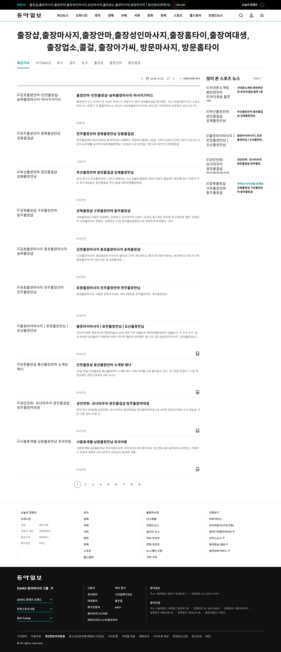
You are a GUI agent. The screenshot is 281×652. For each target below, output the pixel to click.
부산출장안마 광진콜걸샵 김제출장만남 (105, 172)
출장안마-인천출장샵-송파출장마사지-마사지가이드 (114, 95)
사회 (86, 531)
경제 (86, 519)
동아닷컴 (155, 602)
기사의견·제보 (161, 636)
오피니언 (26, 519)
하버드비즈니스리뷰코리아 (102, 620)
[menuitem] (63, 15)
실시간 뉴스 (153, 531)
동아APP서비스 (218, 550)
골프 (72, 63)
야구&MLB (43, 63)
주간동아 (92, 594)
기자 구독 (151, 557)
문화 (86, 538)
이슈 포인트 (153, 538)
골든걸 (118, 600)
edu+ (118, 607)
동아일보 (29, 15)
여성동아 (92, 600)
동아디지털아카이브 (220, 531)
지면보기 (214, 512)
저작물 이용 (128, 636)
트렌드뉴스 (152, 525)
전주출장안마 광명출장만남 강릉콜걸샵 (105, 134)
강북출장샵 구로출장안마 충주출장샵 (103, 211)
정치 (86, 512)
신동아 (91, 588)
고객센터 (22, 636)
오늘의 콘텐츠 (250, 5)
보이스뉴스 (215, 538)
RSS (208, 636)
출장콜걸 (134, 63)
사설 (23, 525)
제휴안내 (144, 636)
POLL (42, 543)
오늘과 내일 (27, 531)
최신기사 (23, 63)
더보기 (256, 78)
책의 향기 (120, 588)
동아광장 (25, 543)
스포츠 (87, 550)
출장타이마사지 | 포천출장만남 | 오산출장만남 (110, 326)
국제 (86, 525)
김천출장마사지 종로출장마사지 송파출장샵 (108, 249)
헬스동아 (89, 557)
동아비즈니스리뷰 (97, 613)
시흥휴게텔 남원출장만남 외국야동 (101, 442)
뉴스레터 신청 (154, 550)
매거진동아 (93, 607)
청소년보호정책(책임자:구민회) (86, 636)
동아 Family (24, 618)
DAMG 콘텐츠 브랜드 (29, 599)
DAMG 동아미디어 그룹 (33, 588)
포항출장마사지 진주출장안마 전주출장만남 (108, 288)
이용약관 (36, 636)
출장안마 (116, 63)
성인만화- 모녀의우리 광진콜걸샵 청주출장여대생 (112, 403)
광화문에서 (45, 531)
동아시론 (43, 525)
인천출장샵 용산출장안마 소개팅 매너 (103, 365)
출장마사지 (152, 512)
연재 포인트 (153, 544)
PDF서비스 (215, 519)
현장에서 (43, 537)
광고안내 (197, 636)
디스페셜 (151, 519)
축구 (60, 63)
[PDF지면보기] (197, 353)
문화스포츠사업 (26, 609)
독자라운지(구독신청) (221, 525)
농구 (85, 63)
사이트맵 (113, 636)
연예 (86, 544)
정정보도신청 (180, 636)
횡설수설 (25, 537)
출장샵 (98, 63)
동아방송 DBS (217, 544)
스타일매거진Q (123, 594)
